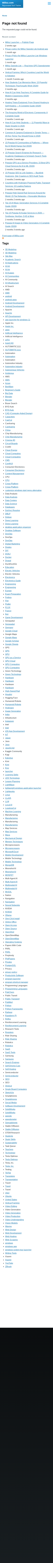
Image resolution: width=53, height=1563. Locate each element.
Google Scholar (12, 641)
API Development (13, 316)
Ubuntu (8, 1196)
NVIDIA (8, 912)
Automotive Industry (13, 367)
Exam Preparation (13, 594)
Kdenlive (9, 758)
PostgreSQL (10, 965)
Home (4, 16)
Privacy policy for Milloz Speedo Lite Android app (26, 49)
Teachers (9, 1149)
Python (8, 1006)
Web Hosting (11, 1236)
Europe (8, 591)
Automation (10, 356)
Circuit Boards (11, 443)
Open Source (11, 929)
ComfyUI (9, 464)
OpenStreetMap (12, 939)
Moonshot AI (10, 872)
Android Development (14, 303)
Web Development (13, 1233)
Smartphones (11, 1099)
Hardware (9, 678)
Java (7, 745)
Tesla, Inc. (9, 1166)
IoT (6, 735)
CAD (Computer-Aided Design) (18, 413)
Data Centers (11, 500)
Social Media (11, 1103)
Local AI (8, 805)
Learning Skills (11, 775)
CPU (7, 480)
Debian (8, 517)
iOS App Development (15, 731)
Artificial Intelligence (14, 333)
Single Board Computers (16, 1089)
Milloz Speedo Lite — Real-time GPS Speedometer (27, 66)
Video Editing (11, 1206)
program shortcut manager (16, 982)
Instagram (9, 721)
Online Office (11, 922)
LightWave (9, 785)
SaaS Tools (10, 1052)
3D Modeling (10, 249)
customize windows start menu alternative (23, 490)
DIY (7, 551)
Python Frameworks (14, 1009)
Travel (8, 1186)
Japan (8, 738)
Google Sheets (11, 644)
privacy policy (11, 972)
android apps (11, 300)
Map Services (11, 832)
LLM (7, 801)
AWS (7, 380)
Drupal (8, 561)
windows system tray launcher (18, 1250)
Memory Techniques (14, 842)
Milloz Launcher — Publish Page (19, 42)
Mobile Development (14, 855)
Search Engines (12, 1062)
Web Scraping (11, 1240)
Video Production (12, 1216)
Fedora (8, 597)
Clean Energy (11, 450)
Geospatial (10, 624)
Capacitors (10, 417)
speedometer (11, 1119)
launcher (9, 771)
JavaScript (9, 748)
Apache (8, 313)
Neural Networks (12, 905)
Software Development (15, 1106)
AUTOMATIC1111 (13, 350)
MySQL (8, 892)
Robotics (9, 1046)
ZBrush (8, 1266)
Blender (8, 397)
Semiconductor (11, 1076)
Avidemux (9, 373)
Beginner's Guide (12, 390)
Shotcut (8, 1086)
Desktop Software (13, 530)
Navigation (10, 902)
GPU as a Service (13, 658)
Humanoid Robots (13, 704)
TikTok (8, 1173)
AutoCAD (9, 343)
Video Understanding (14, 1220)
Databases (10, 507)
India (7, 714)
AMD (7, 293)
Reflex (8, 1019)
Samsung (9, 1059)
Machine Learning (13, 811)
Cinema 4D (10, 440)
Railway (8, 1012)
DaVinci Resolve (12, 510)
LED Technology (12, 778)
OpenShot (9, 932)
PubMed (9, 1002)
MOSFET (9, 875)
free (7, 614)
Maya (7, 835)
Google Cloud (11, 631)
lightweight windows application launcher (23, 788)
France (8, 611)
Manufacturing (11, 818)
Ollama (8, 915)
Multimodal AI (11, 885)
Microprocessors (12, 848)
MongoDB (9, 865)
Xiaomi (8, 1260)
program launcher (13, 979)
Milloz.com (8, 2)
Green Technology (13, 674)
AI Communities (12, 276)
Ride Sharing (11, 1039)
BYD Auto (9, 410)
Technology (10, 1153)
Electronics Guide (13, 581)
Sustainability (11, 1143)
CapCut (8, 420)
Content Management (14, 474)
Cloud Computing (13, 454)
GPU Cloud (10, 661)
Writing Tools (11, 1253)
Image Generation (13, 711)
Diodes (8, 547)
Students (9, 1136)
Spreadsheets (11, 1123)
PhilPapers (10, 959)
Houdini (8, 694)
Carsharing (10, 427)
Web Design (10, 1230)
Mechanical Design (13, 838)
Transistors (10, 1176)
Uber (7, 1193)
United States (11, 1200)
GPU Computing (12, 664)
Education (9, 567)
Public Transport (12, 999)
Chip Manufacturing (13, 437)
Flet (7, 601)
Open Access (11, 925)
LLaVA (8, 798)
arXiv (7, 340)
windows (9, 1243)
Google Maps (11, 638)
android (8, 296)
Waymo (8, 1226)
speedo (8, 1116)
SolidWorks (10, 1109)
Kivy (7, 768)
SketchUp (9, 1093)
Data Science (11, 504)
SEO (7, 1079)
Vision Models (11, 1223)
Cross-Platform (11, 484)
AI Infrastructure (12, 283)
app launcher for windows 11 (17, 320)
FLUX (7, 607)
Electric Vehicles (12, 571)
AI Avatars (9, 273)
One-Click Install (12, 919)
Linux (7, 795)
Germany (9, 627)
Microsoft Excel (11, 852)
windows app (11, 1246)
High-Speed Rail (12, 691)
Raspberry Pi (11, 1016)
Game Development (14, 617)
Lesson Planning (12, 781)
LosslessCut (10, 808)
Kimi (7, 765)
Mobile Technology (13, 862)
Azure (7, 383)
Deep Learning (11, 520)
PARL (7, 952)
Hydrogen (9, 708)
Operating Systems (13, 942)
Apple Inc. (9, 326)
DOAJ (7, 554)
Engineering (10, 584)
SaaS (7, 1049)
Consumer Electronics (15, 470)
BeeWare (9, 387)
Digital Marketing (12, 544)
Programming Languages (16, 989)
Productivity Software (14, 975)
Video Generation (13, 1213)
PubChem (9, 992)
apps (7, 330)
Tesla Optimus (11, 1159)
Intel (7, 728)
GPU (7, 654)
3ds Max (9, 256)
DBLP (7, 514)
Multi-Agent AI (11, 882)
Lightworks (10, 791)
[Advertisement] (26, 1297)
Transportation (11, 1180)
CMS (7, 460)
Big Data (9, 393)
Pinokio (8, 962)
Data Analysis (11, 497)
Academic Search (13, 259)
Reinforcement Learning (15, 1026)
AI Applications (11, 263)
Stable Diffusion (12, 1129)
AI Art (7, 266)
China (7, 430)
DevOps (8, 534)
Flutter (8, 604)
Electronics (10, 577)
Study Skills (10, 1139)
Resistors (9, 1032)
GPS (7, 651)
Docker (8, 557)
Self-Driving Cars (12, 1066)
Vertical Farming (12, 1203)
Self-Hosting (10, 1069)
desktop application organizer (18, 527)
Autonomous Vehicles (14, 370)
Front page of (13, 236)
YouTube (9, 1263)
